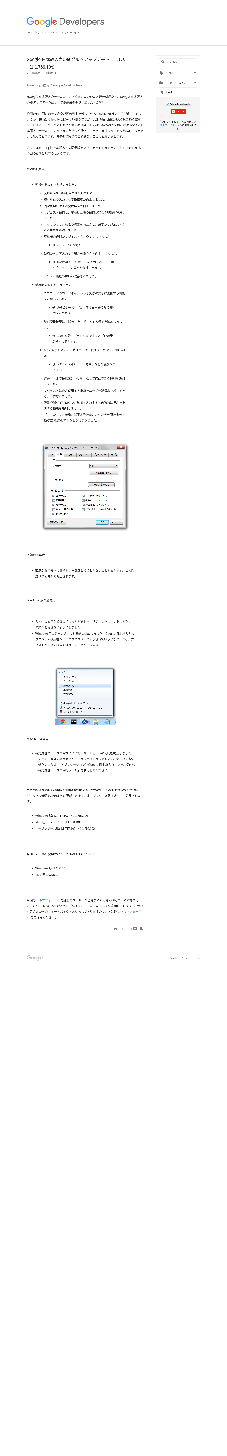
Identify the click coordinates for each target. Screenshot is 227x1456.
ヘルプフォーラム (48, 900)
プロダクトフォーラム (178, 123)
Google (174, 957)
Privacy (186, 957)
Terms (197, 957)
